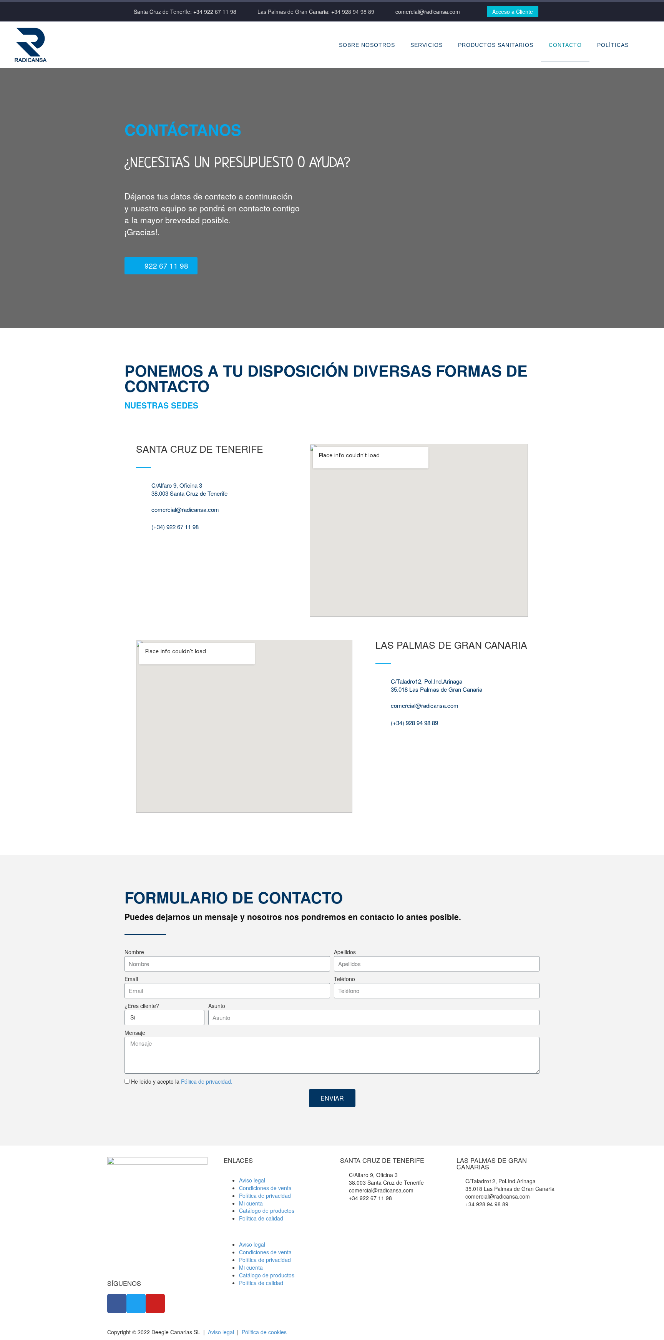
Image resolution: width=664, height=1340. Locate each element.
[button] (161, 265)
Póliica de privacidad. (206, 1081)
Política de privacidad (265, 1195)
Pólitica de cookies (264, 1332)
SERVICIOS (426, 45)
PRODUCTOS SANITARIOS (495, 45)
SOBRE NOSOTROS (367, 45)
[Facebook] (116, 1303)
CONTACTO (565, 45)
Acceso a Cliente (512, 11)
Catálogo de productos (266, 1210)
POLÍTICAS (613, 45)
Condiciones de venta (265, 1188)
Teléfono (344, 979)
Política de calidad (261, 1218)
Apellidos (345, 952)
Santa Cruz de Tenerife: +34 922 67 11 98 (185, 11)
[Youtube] (155, 1303)
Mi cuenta (251, 1203)
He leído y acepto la (181, 1081)
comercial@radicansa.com (427, 11)
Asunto (216, 1006)
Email (131, 979)
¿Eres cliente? (141, 1006)
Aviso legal (252, 1180)
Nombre (134, 952)
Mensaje (134, 1032)
